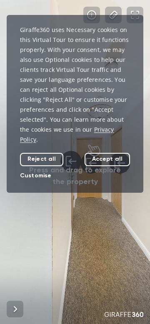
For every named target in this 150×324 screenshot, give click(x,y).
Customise (35, 175)
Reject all (42, 158)
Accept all (107, 158)
